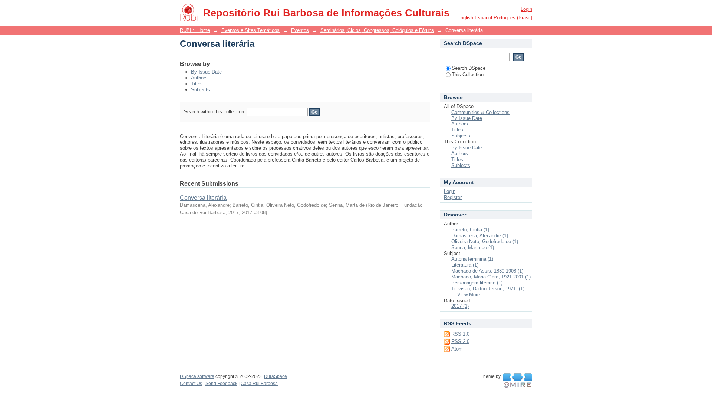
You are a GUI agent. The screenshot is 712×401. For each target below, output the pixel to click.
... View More (465, 294)
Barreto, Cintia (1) (470, 229)
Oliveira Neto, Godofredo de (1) (484, 241)
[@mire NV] (517, 380)
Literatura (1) (464, 265)
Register (453, 197)
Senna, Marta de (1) (472, 247)
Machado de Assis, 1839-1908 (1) (487, 271)
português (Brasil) (513, 17)
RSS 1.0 (460, 334)
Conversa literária (203, 198)
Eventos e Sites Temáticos (250, 30)
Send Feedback (221, 383)
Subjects (200, 89)
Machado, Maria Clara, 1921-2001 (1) (491, 277)
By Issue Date (206, 72)
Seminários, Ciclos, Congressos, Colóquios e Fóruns (377, 30)
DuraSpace (275, 376)
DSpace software (197, 376)
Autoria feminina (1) (472, 259)
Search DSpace (468, 68)
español (483, 17)
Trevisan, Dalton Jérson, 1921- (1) (487, 288)
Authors (199, 78)
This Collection (468, 74)
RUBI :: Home (195, 30)
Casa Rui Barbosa (259, 383)
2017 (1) (460, 306)
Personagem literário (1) (476, 283)
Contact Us (191, 383)
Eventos (300, 30)
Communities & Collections (480, 112)
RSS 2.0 (460, 341)
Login (526, 9)
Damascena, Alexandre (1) (479, 235)
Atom (457, 349)
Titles (197, 84)
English (465, 17)
